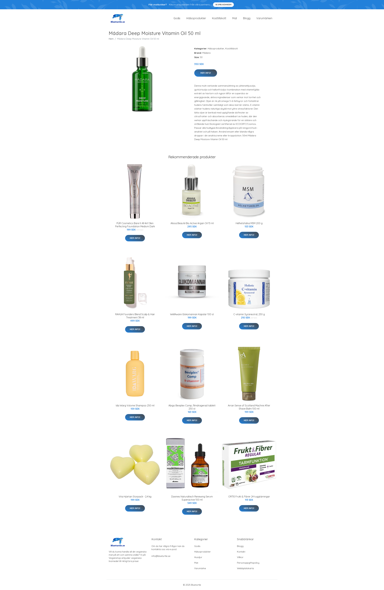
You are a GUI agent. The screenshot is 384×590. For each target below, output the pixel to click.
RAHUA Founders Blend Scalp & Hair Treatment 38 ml (135, 316)
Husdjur (198, 557)
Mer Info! (205, 73)
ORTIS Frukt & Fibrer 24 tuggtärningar (249, 496)
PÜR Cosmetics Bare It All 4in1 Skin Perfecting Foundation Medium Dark (135, 225)
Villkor (240, 557)
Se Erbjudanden (223, 4)
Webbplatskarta (245, 568)
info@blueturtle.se (161, 556)
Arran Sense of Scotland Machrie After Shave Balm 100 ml (249, 407)
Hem (111, 38)
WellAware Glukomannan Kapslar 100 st (192, 314)
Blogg (246, 18)
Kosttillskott (219, 18)
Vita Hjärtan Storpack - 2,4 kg (135, 496)
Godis (177, 18)
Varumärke (200, 568)
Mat (234, 18)
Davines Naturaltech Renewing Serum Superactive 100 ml (192, 498)
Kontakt (241, 551)
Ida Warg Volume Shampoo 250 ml (135, 405)
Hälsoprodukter (196, 18)
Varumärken (264, 18)
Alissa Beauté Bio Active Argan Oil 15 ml (192, 223)
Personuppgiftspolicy (248, 562)
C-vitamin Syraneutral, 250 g (249, 314)
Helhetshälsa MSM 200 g (249, 223)
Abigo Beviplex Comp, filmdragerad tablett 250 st (192, 407)
